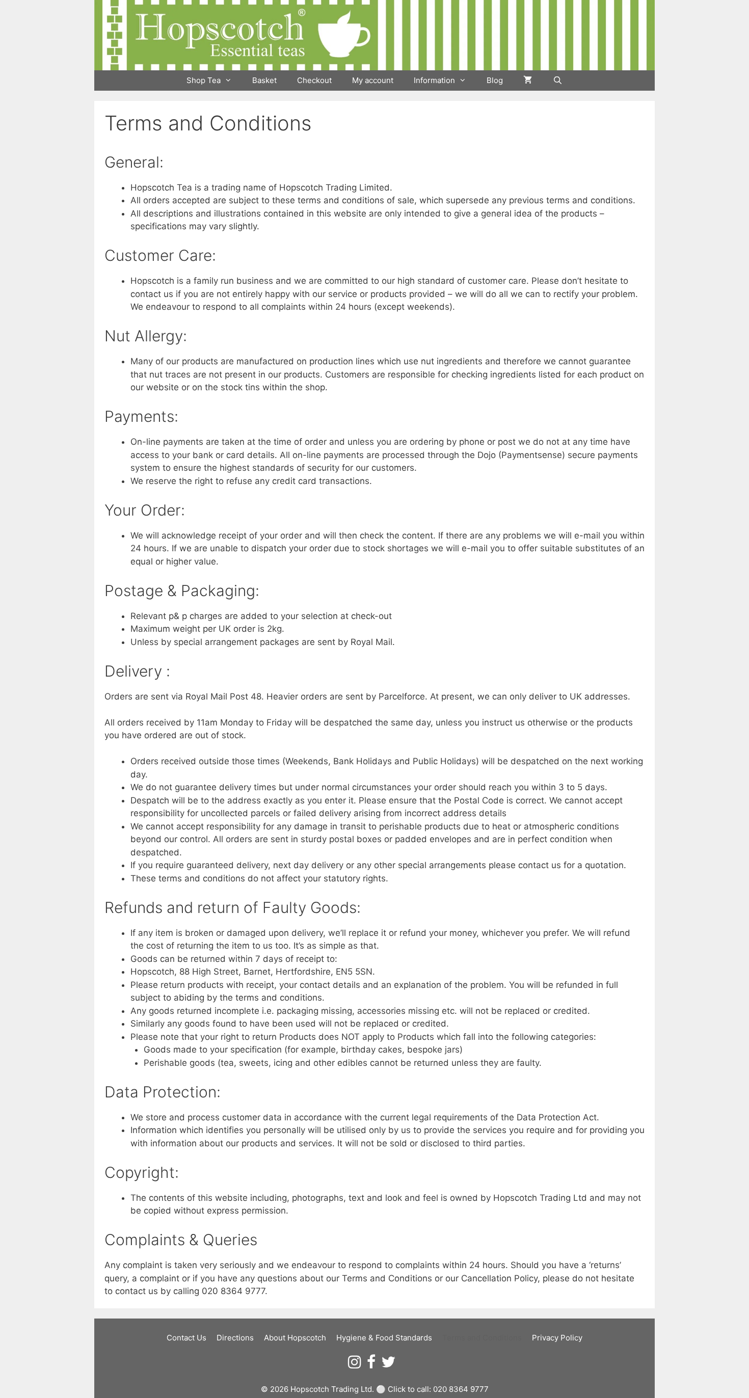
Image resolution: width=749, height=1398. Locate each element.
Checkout (314, 80)
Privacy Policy (557, 1337)
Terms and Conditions (482, 1337)
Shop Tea (203, 80)
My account (372, 80)
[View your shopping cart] (527, 80)
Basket (264, 80)
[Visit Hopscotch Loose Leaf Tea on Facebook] (371, 1364)
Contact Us (186, 1337)
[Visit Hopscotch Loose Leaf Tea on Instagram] (354, 1364)
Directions (235, 1337)
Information (434, 80)
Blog (495, 80)
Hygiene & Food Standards (384, 1337)
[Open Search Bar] (557, 80)
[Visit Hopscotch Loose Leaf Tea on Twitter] (388, 1364)
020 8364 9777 (461, 1389)
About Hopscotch (295, 1337)
